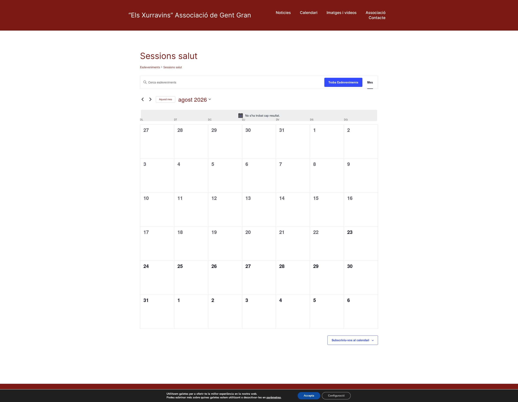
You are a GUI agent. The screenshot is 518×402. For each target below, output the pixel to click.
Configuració (336, 396)
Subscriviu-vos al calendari (350, 340)
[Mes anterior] (142, 99)
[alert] (259, 115)
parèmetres (273, 397)
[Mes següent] (150, 99)
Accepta (309, 396)
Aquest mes (165, 99)
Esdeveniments (150, 67)
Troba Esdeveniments (343, 82)
